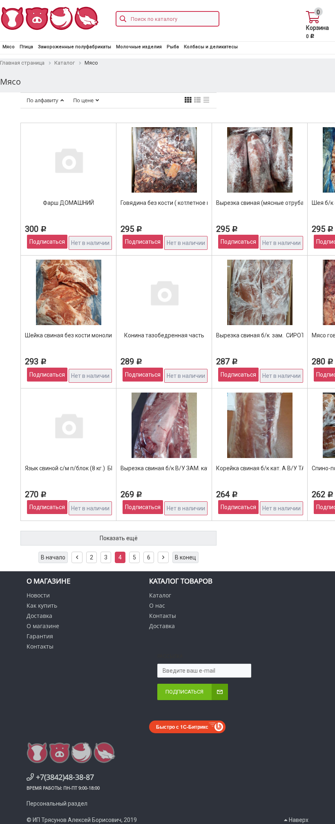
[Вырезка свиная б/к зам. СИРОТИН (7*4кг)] (260, 292)
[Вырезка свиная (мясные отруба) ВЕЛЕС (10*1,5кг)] (260, 160)
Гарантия (40, 636)
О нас (157, 605)
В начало (53, 557)
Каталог (160, 595)
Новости (38, 595)
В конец (185, 557)
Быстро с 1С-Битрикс (182, 726)
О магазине (43, 626)
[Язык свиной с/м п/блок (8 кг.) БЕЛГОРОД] (68, 425)
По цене (83, 100)
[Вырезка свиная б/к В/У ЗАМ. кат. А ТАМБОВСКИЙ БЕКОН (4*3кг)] (164, 425)
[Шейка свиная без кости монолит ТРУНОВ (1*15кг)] (68, 292)
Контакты (40, 646)
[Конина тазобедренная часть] (164, 292)
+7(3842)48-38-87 (64, 777)
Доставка (39, 616)
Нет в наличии (90, 243)
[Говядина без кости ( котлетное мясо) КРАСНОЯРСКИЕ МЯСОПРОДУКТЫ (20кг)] (164, 160)
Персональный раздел (57, 803)
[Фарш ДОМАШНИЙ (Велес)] (68, 160)
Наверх (298, 820)
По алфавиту (42, 100)
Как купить (42, 605)
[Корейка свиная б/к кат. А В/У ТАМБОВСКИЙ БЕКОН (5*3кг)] (260, 425)
